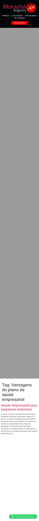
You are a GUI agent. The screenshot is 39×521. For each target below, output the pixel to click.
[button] (23, 517)
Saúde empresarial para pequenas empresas (19, 407)
